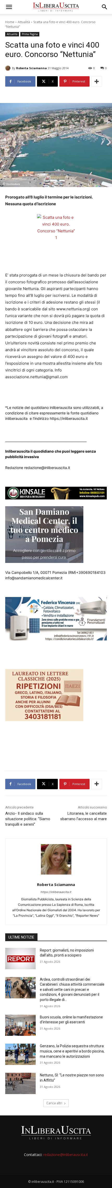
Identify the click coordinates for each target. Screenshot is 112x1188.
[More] (96, 81)
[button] (9, 7)
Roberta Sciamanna (31, 68)
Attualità (24, 22)
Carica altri (54, 1103)
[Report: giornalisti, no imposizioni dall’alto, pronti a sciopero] (20, 958)
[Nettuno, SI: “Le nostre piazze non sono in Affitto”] (20, 1083)
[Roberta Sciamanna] (8, 68)
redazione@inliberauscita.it (65, 1154)
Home (9, 22)
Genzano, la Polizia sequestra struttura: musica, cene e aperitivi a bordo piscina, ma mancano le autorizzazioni (72, 1051)
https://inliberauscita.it (56, 892)
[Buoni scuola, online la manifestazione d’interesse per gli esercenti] (20, 1025)
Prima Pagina (30, 34)
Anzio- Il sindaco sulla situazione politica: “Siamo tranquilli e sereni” (27, 819)
